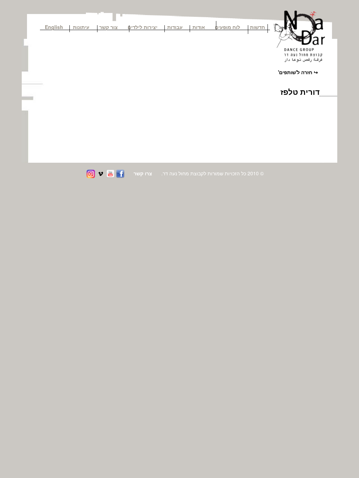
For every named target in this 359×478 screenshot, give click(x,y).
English (54, 26)
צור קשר (111, 26)
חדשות (257, 26)
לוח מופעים (227, 26)
